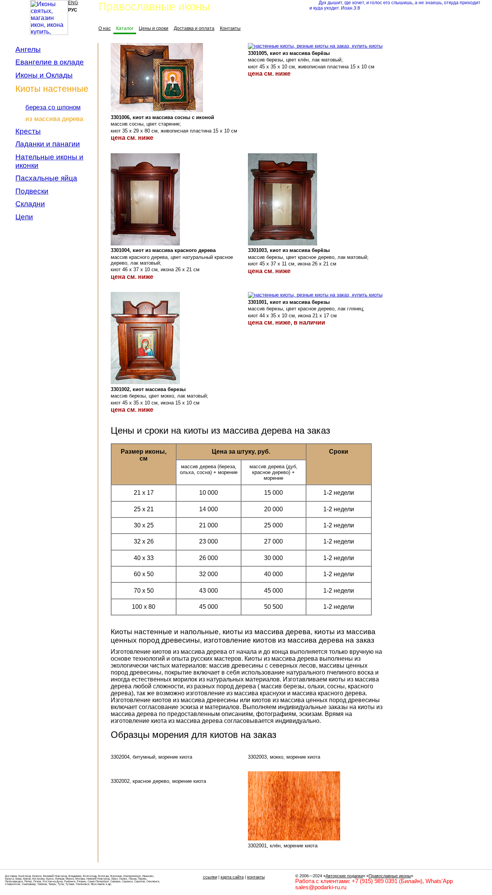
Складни (30, 204)
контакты (256, 877)
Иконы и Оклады (44, 75)
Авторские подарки (344, 875)
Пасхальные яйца (46, 178)
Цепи (24, 217)
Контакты (230, 28)
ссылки (210, 877)
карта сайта (232, 877)
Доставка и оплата (194, 28)
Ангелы (28, 49)
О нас (104, 28)
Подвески (31, 191)
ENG (73, 2)
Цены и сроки (153, 28)
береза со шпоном (53, 107)
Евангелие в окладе (49, 62)
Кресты (28, 131)
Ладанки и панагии (47, 144)
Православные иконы (390, 875)
